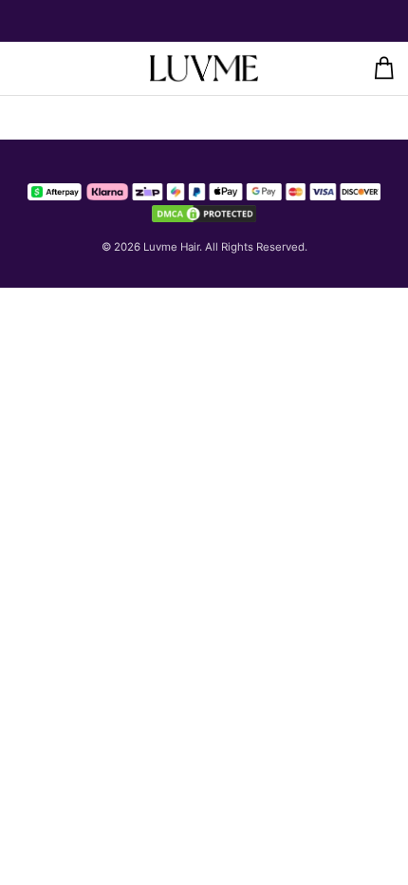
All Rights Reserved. (256, 247)
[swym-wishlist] (59, 68)
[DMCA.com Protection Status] (204, 213)
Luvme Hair (171, 247)
